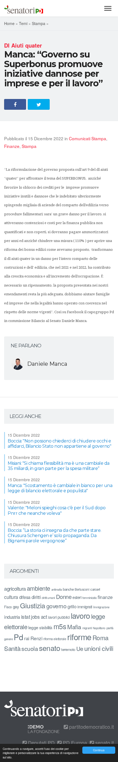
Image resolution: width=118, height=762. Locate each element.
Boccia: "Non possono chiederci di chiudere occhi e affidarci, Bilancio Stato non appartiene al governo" (59, 443)
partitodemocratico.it (91, 726)
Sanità (12, 648)
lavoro (80, 615)
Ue (79, 648)
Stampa (38, 23)
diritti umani (48, 598)
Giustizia (32, 605)
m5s (60, 626)
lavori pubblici (59, 617)
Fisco (8, 606)
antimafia (56, 589)
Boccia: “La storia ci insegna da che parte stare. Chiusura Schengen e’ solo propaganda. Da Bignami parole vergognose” (54, 535)
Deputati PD (41, 742)
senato (49, 647)
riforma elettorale (54, 638)
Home (9, 23)
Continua (99, 750)
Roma (100, 637)
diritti (36, 597)
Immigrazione (101, 607)
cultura (11, 596)
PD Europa (74, 742)
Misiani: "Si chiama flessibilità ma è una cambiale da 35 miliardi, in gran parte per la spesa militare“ (58, 466)
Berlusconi (82, 589)
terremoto (68, 649)
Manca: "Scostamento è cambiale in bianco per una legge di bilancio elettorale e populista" (60, 488)
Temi (23, 23)
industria (12, 617)
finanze (105, 596)
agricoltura (15, 588)
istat (25, 616)
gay (16, 606)
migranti (87, 628)
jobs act (39, 616)
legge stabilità (40, 627)
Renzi (36, 638)
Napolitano (99, 628)
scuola (29, 648)
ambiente (38, 588)
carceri (95, 589)
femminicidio (89, 598)
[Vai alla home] (23, 8)
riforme (79, 636)
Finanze (11, 146)
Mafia (74, 627)
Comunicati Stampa (87, 138)
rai (26, 638)
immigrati (84, 606)
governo (56, 606)
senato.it (104, 742)
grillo (72, 606)
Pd (18, 636)
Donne (64, 597)
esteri (76, 597)
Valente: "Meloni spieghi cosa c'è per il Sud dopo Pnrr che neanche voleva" (57, 510)
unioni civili (98, 648)
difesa (24, 597)
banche (68, 589)
